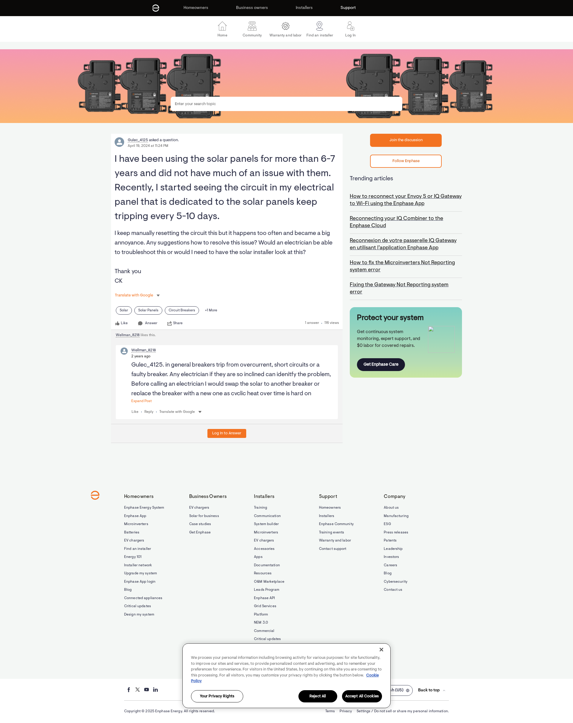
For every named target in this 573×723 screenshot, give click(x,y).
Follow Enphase (406, 161)
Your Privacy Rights (217, 696)
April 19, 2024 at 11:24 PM (148, 146)
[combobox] (286, 104)
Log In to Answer (226, 433)
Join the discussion (406, 140)
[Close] (381, 649)
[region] (286, 675)
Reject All (317, 696)
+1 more (211, 310)
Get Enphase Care (380, 364)
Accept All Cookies (362, 696)
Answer (151, 323)
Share (178, 323)
